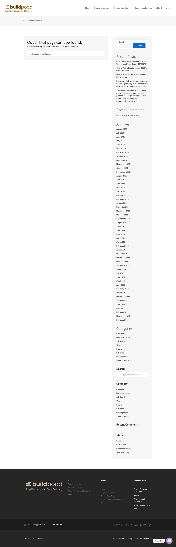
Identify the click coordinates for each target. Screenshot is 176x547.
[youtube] (145, 524)
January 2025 (122, 203)
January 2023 (122, 293)
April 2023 (120, 285)
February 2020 (122, 320)
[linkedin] (140, 524)
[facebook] (127, 524)
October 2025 (122, 168)
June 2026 (120, 137)
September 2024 (123, 219)
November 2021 (123, 316)
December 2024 (123, 207)
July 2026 (120, 133)
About (136, 495)
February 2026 (122, 152)
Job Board (120, 341)
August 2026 (121, 129)
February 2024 (122, 246)
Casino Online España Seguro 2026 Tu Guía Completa (131, 69)
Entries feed (121, 445)
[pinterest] (149, 524)
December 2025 (123, 160)
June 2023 (120, 277)
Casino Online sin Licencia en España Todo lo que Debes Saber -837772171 (131, 62)
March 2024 (121, 242)
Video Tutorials (122, 360)
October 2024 (122, 215)
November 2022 (123, 296)
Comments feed (123, 448)
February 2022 (122, 312)
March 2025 (121, 195)
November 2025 (123, 164)
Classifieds (120, 333)
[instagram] (136, 524)
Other (118, 345)
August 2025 (121, 176)
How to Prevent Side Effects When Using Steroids (130, 75)
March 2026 (121, 148)
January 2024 (122, 250)
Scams (119, 349)
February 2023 (122, 289)
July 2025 (120, 180)
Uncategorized (122, 357)
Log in (118, 441)
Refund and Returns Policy (122, 539)
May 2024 (120, 234)
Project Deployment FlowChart (148, 8)
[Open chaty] (169, 541)
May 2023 (120, 281)
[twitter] (131, 524)
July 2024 (120, 226)
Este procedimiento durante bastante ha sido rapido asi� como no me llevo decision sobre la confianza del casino (131, 84)
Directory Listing (123, 337)
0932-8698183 (56, 525)
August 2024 (121, 222)
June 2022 (120, 304)
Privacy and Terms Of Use (142, 539)
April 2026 (120, 145)
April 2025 (120, 191)
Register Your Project (122, 8)
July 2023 (120, 273)
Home (88, 8)
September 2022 (123, 300)
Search (121, 42)
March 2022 (121, 308)
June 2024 (120, 230)
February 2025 (122, 199)
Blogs (168, 8)
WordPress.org (122, 452)
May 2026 (120, 141)
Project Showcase (102, 8)
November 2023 (123, 257)
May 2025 (120, 187)
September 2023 (123, 265)
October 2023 (122, 261)
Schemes (120, 353)
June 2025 (120, 183)
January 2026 (122, 156)
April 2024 (120, 238)
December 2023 (123, 254)
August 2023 (121, 269)
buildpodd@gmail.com (36, 525)
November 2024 (123, 211)
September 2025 (123, 172)
